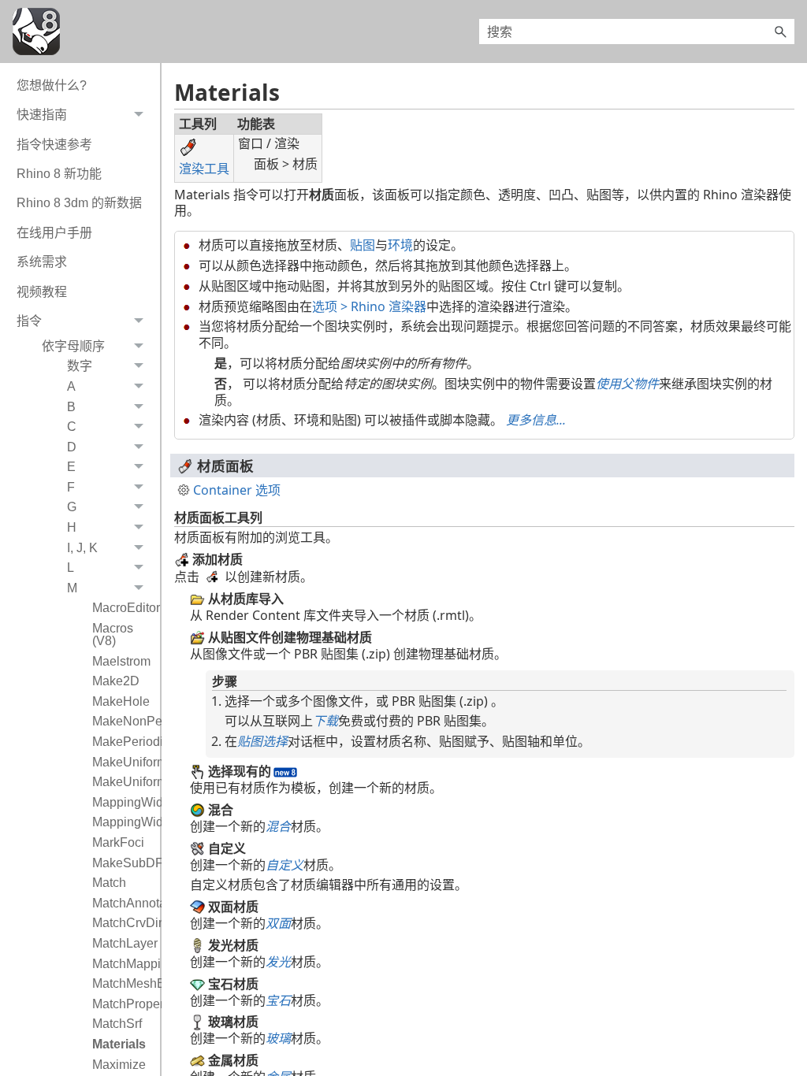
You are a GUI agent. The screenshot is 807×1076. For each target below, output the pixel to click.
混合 (278, 826)
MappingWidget (122, 802)
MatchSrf (117, 1023)
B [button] (71, 407)
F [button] (71, 487)
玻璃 (278, 1038)
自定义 (284, 865)
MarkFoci (118, 842)
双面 (278, 923)
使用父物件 (627, 383)
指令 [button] (29, 321)
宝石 (278, 1000)
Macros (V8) (112, 634)
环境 (400, 245)
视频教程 (42, 292)
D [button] (71, 447)
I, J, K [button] (82, 548)
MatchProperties (122, 1004)
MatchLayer (122, 943)
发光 (278, 961)
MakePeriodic (122, 741)
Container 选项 (237, 490)
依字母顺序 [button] (73, 346)
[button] (780, 31)
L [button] (70, 567)
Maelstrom (121, 661)
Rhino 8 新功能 (59, 173)
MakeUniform (122, 762)
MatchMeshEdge (122, 983)
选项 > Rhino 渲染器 (369, 306)
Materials (119, 1044)
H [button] (71, 527)
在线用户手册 (54, 232)
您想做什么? (52, 85)
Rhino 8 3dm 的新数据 (79, 203)
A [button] (71, 386)
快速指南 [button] (42, 114)
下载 (325, 720)
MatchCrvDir (122, 922)
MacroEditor (122, 607)
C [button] (71, 426)
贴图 (362, 245)
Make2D (115, 681)
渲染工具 (204, 168)
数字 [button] (79, 366)
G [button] (71, 507)
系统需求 (42, 262)
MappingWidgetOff (122, 822)
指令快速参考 (54, 144)
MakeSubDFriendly (122, 863)
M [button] (72, 588)
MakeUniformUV (122, 781)
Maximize (119, 1064)
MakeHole (121, 701)
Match (109, 882)
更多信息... (536, 420)
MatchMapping (122, 963)
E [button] (71, 466)
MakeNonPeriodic (122, 721)
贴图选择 (262, 741)
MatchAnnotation (122, 903)
